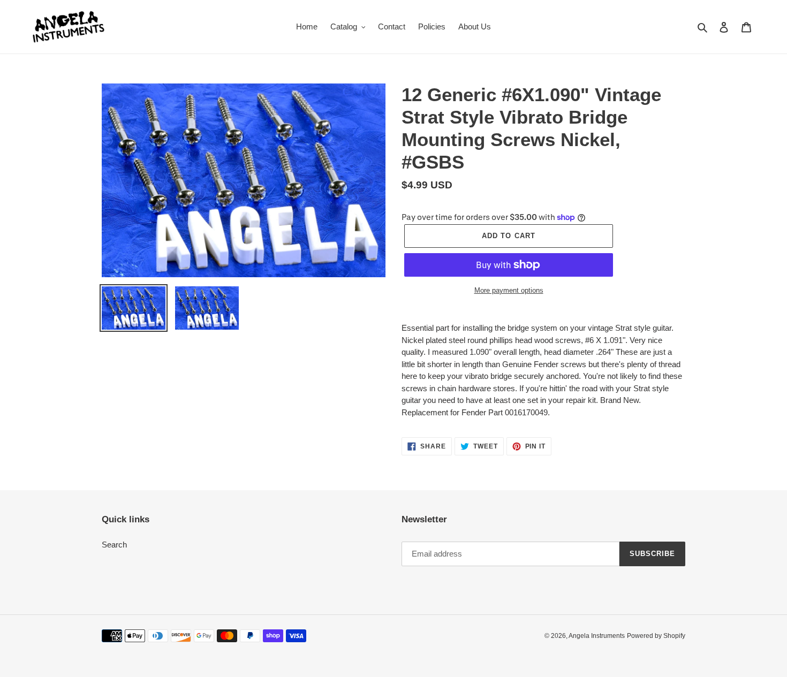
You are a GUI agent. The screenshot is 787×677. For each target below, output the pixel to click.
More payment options (508, 290)
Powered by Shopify (656, 636)
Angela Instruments (597, 636)
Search (114, 544)
